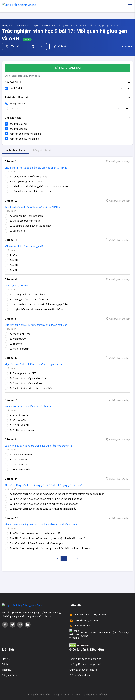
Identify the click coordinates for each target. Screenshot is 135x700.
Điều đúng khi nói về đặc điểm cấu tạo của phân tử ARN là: (36, 167)
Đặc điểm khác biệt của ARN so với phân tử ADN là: (32, 206)
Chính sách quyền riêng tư (83, 669)
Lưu (39, 46)
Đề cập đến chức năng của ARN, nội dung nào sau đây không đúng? (41, 524)
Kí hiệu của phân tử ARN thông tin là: (24, 246)
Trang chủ (7, 25)
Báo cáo (129, 46)
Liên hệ (6, 658)
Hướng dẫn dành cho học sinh (85, 658)
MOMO (85, 632)
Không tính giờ (17, 103)
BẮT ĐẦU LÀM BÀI (67, 68)
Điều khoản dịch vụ (79, 675)
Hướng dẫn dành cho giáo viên (85, 664)
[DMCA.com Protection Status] (79, 645)
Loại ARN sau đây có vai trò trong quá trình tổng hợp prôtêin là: (38, 445)
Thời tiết (6, 669)
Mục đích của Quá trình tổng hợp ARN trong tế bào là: (34, 364)
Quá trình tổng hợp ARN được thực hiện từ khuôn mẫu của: (36, 324)
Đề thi (5, 664)
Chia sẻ (62, 46)
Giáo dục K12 (22, 25)
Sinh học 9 (47, 25)
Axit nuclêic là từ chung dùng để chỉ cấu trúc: (28, 406)
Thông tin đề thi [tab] (41, 150)
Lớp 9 (36, 25)
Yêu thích (16, 46)
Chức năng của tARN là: (17, 285)
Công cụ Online (10, 675)
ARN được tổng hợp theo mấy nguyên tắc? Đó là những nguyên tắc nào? (43, 485)
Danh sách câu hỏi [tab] (15, 150)
